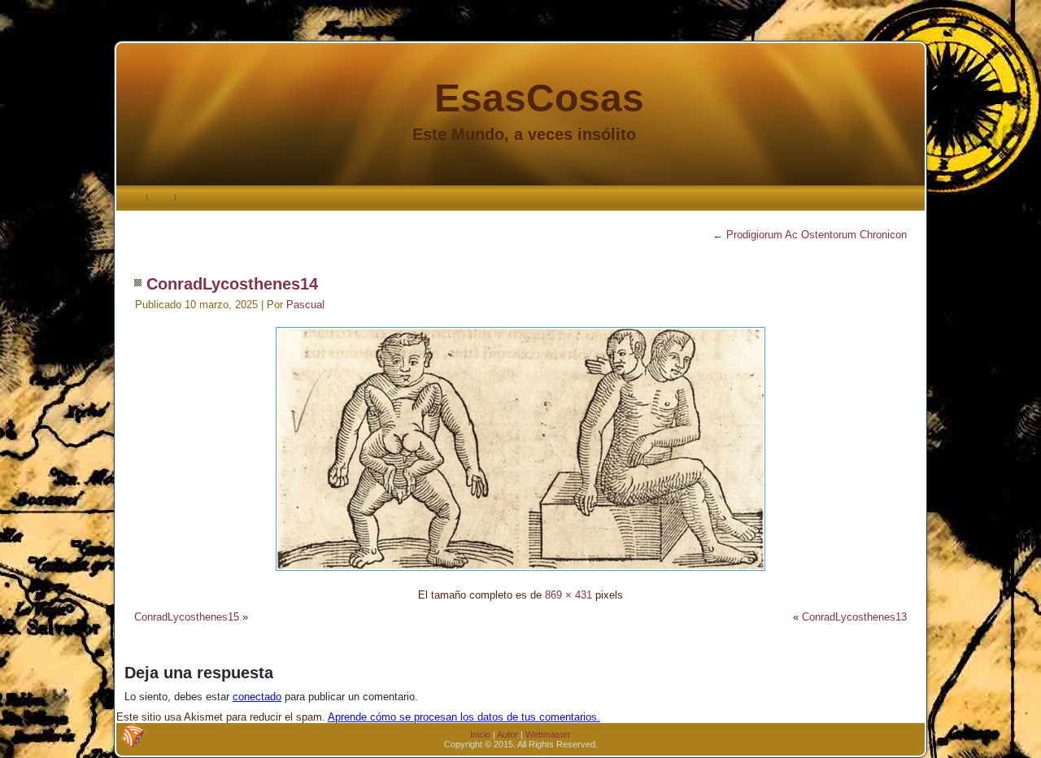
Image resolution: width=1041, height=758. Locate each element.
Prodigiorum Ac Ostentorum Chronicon (809, 235)
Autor (507, 734)
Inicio (480, 734)
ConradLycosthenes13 (854, 617)
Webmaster (548, 734)
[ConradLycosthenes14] (520, 573)
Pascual (305, 304)
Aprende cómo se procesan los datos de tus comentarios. (464, 717)
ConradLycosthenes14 (232, 284)
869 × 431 (568, 595)
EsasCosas (539, 98)
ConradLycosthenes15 (186, 617)
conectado (257, 696)
